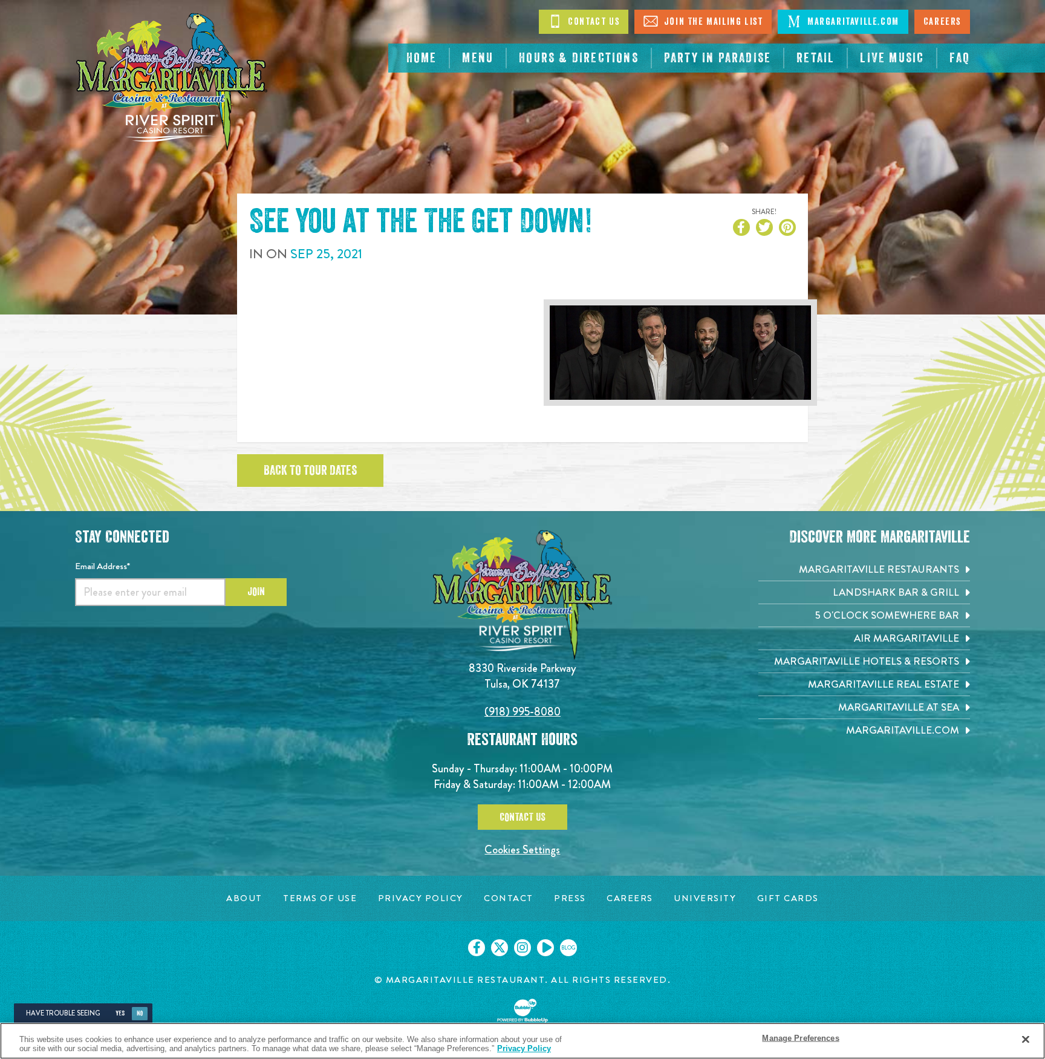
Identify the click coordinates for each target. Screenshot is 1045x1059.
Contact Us (592, 22)
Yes (120, 1013)
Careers (942, 22)
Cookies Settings (522, 849)
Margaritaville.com (851, 22)
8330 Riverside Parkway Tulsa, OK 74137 (522, 676)
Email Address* (102, 566)
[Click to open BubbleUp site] (522, 1010)
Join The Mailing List (712, 22)
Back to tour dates (310, 470)
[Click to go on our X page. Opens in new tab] (499, 947)
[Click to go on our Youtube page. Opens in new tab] (545, 947)
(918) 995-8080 (522, 711)
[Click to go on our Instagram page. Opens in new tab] (522, 947)
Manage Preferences (800, 1038)
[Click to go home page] (172, 82)
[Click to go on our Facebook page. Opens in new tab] (476, 947)
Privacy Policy (524, 1048)
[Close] (1025, 1039)
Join (256, 591)
